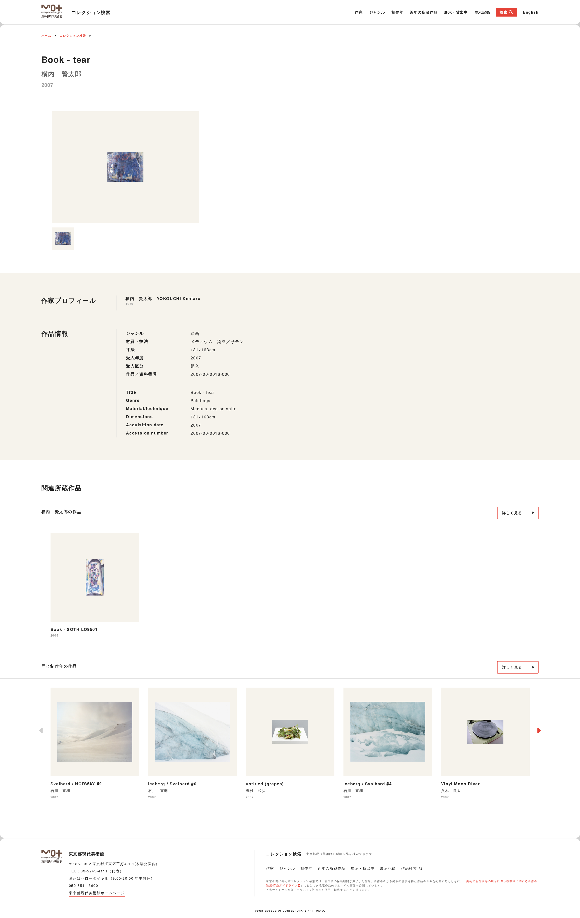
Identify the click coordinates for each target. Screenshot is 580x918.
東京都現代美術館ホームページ (97, 892)
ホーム (46, 35)
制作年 (398, 12)
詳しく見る (512, 512)
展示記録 (482, 12)
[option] (125, 167)
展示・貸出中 (456, 12)
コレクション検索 (73, 35)
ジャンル (377, 12)
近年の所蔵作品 (424, 12)
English (531, 12)
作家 (359, 12)
